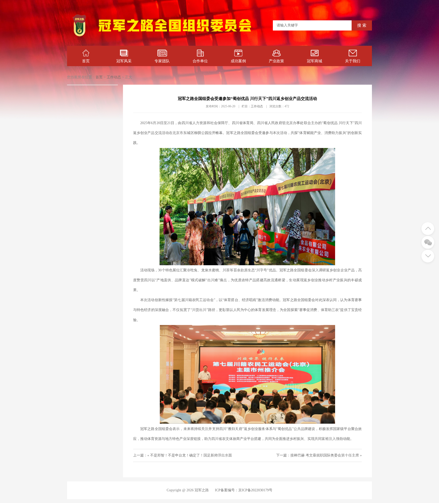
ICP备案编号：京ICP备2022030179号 (243, 490)
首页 (86, 61)
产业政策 (276, 61)
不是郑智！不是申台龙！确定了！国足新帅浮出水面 (191, 455)
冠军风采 (124, 61)
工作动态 (114, 77)
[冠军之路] (175, 37)
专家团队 (162, 61)
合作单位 (200, 61)
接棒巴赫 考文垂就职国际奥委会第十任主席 (324, 455)
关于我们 (352, 61)
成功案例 (238, 61)
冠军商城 (314, 61)
